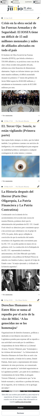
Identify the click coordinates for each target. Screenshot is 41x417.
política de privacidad (23, 402)
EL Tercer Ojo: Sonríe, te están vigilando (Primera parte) (18, 130)
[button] (20, 116)
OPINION (28, 2)
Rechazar (20, 413)
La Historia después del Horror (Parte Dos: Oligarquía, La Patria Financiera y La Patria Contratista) (17, 200)
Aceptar (20, 408)
